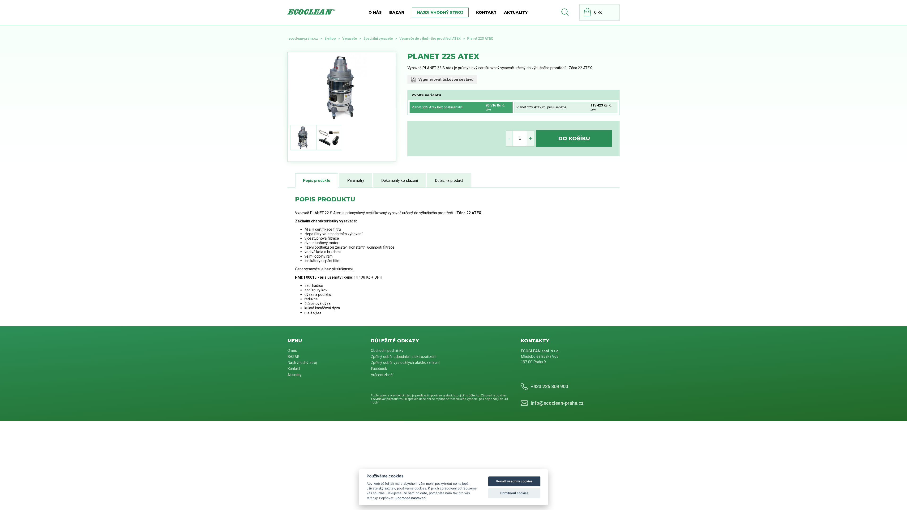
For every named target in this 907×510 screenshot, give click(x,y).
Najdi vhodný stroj (440, 12)
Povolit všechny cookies (514, 481)
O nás (375, 12)
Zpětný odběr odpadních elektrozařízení (403, 356)
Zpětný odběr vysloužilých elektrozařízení (405, 362)
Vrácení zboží (382, 375)
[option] (376, 87)
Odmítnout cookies (514, 493)
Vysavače (349, 38)
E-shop (330, 38)
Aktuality (516, 12)
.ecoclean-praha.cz (302, 38)
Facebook (379, 368)
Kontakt (486, 12)
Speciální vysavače (378, 38)
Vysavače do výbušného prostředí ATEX (430, 38)
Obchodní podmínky (387, 350)
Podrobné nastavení (410, 498)
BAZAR (396, 12)
